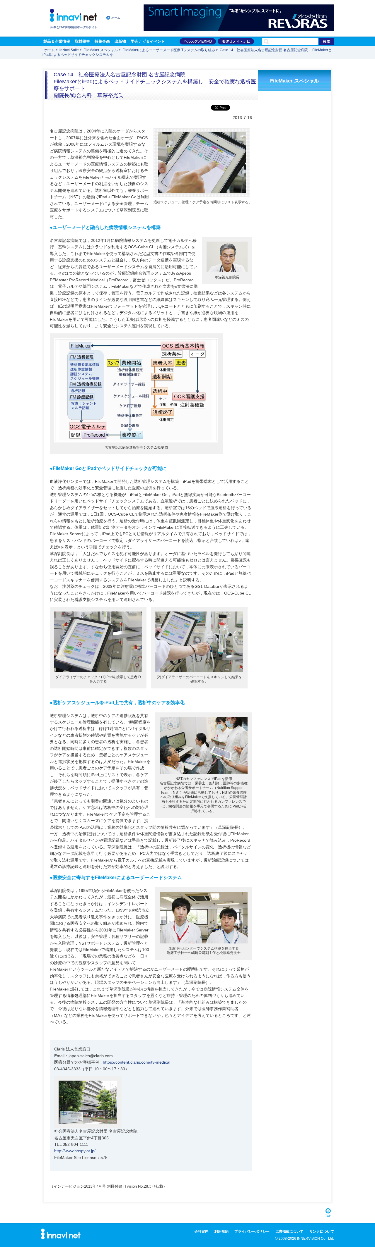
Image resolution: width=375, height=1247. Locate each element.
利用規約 (221, 1231)
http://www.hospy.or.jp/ (75, 1150)
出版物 (120, 41)
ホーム (115, 17)
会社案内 (202, 1231)
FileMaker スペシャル (100, 50)
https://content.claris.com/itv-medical (136, 1062)
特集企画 (102, 41)
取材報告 (82, 41)
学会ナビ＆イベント (148, 41)
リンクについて (321, 1231)
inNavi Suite (69, 50)
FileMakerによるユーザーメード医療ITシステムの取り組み (169, 50)
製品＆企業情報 (56, 41)
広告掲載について (289, 1231)
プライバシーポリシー (252, 1231)
